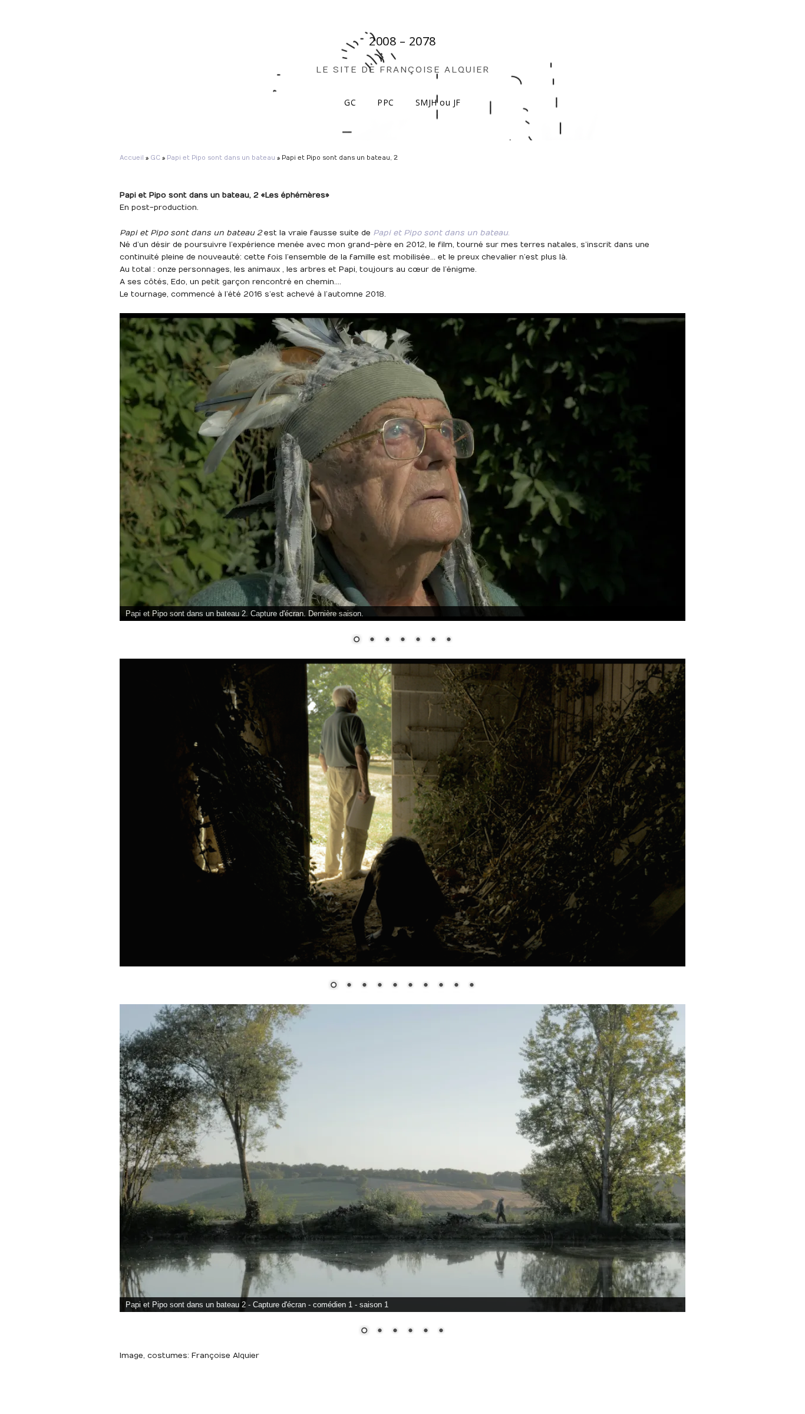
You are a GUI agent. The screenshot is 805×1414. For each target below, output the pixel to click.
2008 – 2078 (402, 41)
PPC (385, 102)
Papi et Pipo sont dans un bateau (221, 158)
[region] (402, 486)
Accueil (132, 158)
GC (350, 102)
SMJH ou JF (438, 102)
